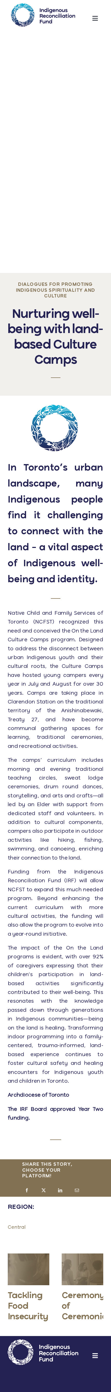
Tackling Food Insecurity (28, 1306)
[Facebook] (26, 1191)
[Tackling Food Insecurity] (28, 1256)
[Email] (77, 1191)
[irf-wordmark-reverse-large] (43, 1342)
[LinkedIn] (60, 1191)
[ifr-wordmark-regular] (43, 6)
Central (17, 1227)
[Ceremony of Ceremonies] (82, 1256)
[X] (43, 1191)
